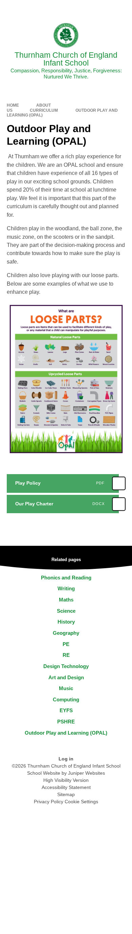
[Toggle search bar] (105, 8)
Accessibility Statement (66, 787)
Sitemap (66, 794)
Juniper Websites (86, 773)
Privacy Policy (48, 801)
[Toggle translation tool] (89, 8)
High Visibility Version (66, 780)
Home (13, 105)
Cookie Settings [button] (81, 801)
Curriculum (44, 110)
